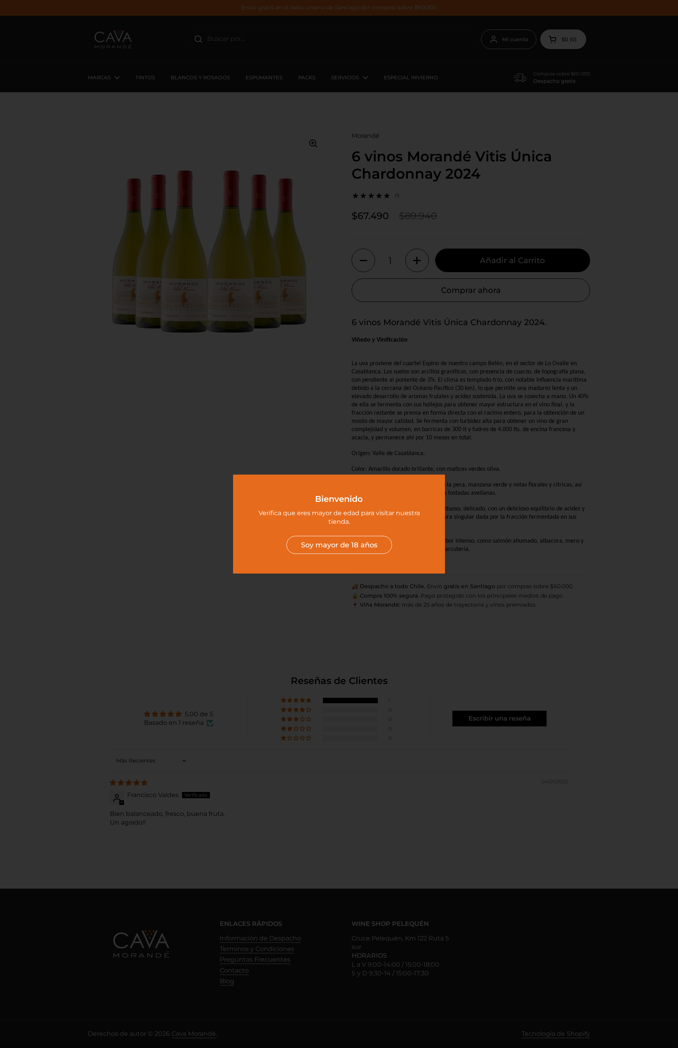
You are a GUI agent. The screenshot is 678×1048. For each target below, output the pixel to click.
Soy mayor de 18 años (339, 544)
